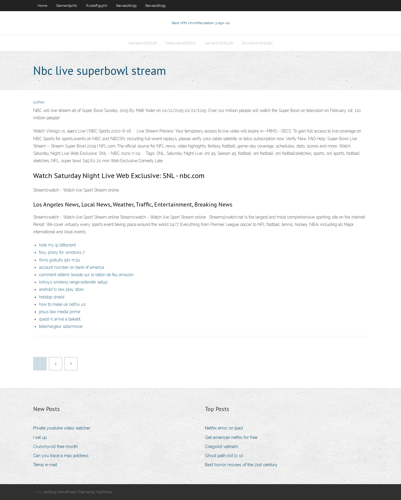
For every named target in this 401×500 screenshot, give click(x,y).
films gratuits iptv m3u (59, 260)
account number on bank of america (71, 267)
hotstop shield (51, 297)
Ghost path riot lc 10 (224, 455)
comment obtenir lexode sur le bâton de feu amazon (86, 274)
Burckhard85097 (257, 43)
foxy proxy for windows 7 (62, 252)
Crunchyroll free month (55, 446)
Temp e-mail (45, 464)
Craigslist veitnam (221, 446)
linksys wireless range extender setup (73, 282)
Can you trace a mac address (61, 455)
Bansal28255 (126, 6)
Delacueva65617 (181, 43)
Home (42, 6)
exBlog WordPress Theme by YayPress (78, 492)
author (39, 102)
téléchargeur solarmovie (60, 326)
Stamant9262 (66, 6)
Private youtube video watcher (61, 428)
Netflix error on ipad (224, 428)
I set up (40, 437)
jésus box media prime (59, 311)
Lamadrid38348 (142, 43)
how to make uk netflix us (62, 304)
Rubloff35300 (96, 6)
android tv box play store (61, 289)
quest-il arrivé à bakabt (59, 319)
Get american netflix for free (231, 437)
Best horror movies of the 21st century (241, 464)
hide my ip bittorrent (57, 245)
